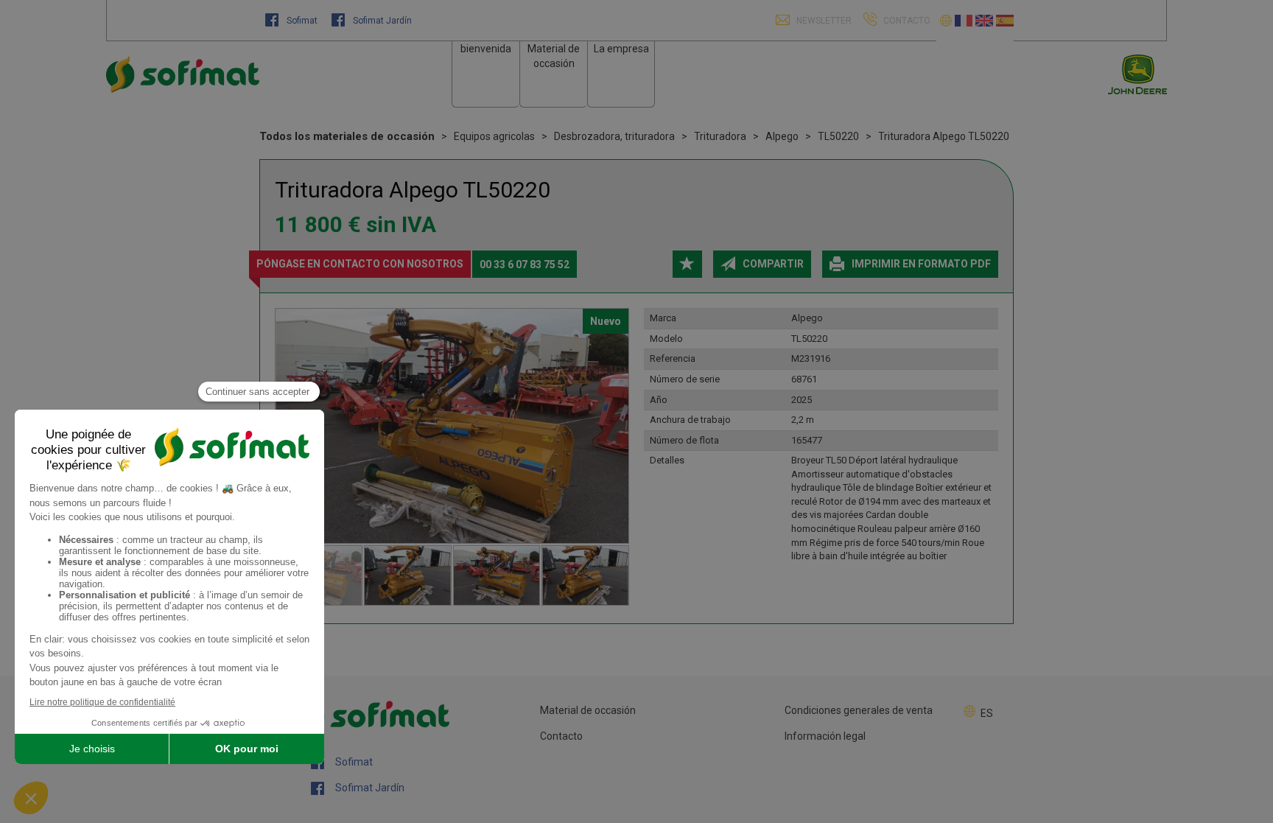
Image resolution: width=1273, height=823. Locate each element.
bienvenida (485, 49)
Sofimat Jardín (381, 20)
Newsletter (823, 20)
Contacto (561, 736)
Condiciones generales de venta (859, 710)
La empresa (621, 49)
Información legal (825, 736)
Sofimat (302, 20)
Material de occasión (588, 710)
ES (987, 713)
